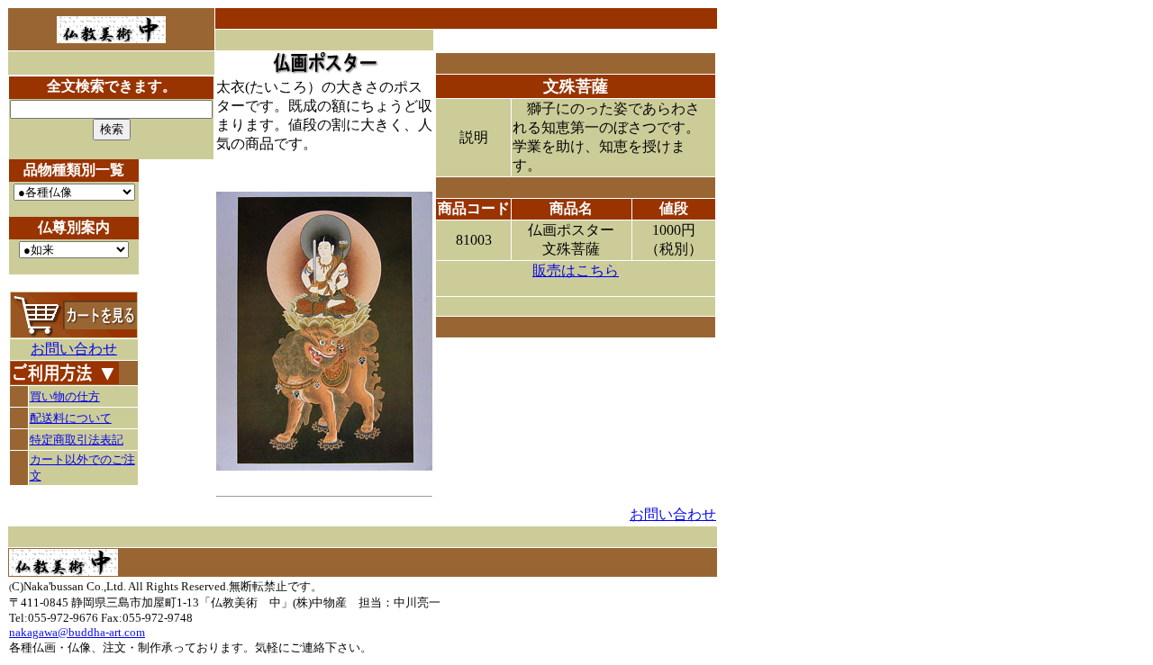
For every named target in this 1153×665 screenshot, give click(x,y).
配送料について (71, 418)
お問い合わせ (74, 348)
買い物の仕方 (65, 396)
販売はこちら (575, 270)
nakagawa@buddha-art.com (77, 632)
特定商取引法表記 (76, 439)
